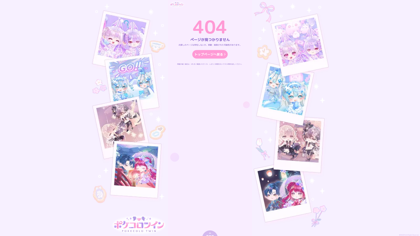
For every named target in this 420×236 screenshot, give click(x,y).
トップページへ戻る (208, 54)
